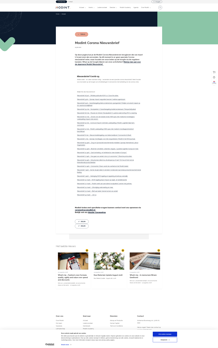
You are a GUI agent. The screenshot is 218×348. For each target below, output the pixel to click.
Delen (82, 221)
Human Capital (114, 323)
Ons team (59, 323)
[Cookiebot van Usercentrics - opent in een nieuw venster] (49, 344)
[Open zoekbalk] (160, 7)
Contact (70, 1)
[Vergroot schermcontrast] (214, 77)
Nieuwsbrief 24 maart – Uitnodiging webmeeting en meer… (95, 187)
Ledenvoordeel (102, 7)
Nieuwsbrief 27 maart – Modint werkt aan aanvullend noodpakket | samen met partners (104, 183)
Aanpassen (164, 339)
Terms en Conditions (116, 326)
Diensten (112, 7)
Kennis (91, 7)
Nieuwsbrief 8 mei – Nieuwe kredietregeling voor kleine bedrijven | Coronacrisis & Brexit (104, 135)
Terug (84, 34)
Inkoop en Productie (116, 320)
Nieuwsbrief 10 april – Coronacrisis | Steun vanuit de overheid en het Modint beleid (103, 166)
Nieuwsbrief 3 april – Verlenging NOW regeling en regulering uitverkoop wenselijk (102, 176)
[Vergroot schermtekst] (214, 72)
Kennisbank (86, 326)
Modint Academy (125, 7)
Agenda (135, 7)
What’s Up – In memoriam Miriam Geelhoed (143, 276)
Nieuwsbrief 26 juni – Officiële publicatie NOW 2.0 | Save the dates (98, 95)
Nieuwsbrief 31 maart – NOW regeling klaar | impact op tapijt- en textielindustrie (102, 180)
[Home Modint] (63, 7)
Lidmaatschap (61, 1)
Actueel (81, 7)
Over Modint (145, 7)
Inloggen (157, 1)
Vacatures (59, 326)
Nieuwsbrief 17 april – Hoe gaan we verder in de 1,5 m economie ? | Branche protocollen (104, 156)
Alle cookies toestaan (164, 334)
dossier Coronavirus (97, 212)
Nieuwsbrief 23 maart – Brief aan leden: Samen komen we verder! (97, 191)
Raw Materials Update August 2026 (108, 275)
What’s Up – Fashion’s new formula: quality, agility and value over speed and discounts (73, 277)
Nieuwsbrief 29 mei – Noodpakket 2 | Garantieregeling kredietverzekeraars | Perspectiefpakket (106, 109)
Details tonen (65, 344)
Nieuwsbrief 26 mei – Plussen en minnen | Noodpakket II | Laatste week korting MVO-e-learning (107, 113)
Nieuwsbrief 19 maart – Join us (86, 195)
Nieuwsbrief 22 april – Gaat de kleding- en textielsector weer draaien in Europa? (102, 152)
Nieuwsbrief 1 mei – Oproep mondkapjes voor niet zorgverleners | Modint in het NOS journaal (106, 139)
